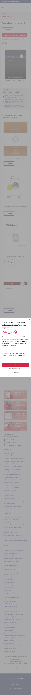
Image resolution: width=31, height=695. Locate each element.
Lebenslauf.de (6, 339)
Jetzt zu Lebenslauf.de (15, 365)
